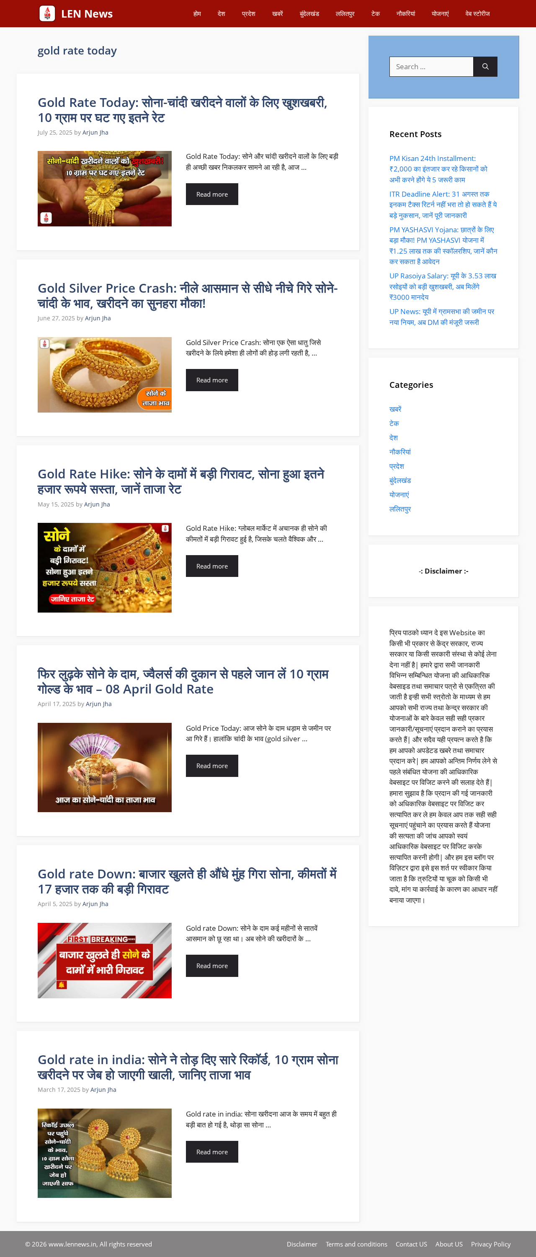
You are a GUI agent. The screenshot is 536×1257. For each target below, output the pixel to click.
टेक (375, 13)
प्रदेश (248, 13)
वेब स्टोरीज (478, 13)
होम (197, 13)
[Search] (485, 67)
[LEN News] (47, 13)
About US (449, 1244)
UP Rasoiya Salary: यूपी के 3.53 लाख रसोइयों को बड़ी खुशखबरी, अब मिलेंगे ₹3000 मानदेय (442, 286)
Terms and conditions (356, 1244)
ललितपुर (345, 13)
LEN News (87, 13)
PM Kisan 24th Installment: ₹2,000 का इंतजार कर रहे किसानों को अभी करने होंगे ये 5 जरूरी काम (438, 168)
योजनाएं (440, 13)
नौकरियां (406, 13)
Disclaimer (302, 1244)
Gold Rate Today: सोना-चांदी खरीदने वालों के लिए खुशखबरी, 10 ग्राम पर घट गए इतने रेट (182, 109)
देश (221, 13)
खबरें (277, 13)
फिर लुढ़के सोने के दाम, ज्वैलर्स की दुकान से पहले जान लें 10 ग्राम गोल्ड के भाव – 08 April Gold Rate (183, 681)
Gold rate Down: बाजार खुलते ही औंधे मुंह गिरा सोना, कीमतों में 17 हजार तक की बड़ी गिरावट (187, 881)
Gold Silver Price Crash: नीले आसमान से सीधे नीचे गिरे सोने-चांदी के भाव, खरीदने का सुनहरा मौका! (188, 295)
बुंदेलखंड (309, 13)
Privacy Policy (491, 1244)
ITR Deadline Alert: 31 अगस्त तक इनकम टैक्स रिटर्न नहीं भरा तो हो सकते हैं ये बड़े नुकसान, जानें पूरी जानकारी (443, 204)
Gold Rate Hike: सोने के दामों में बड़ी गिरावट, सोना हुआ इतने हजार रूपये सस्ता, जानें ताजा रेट (181, 481)
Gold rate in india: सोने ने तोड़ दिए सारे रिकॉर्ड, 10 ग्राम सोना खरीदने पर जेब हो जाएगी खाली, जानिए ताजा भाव (188, 1067)
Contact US (411, 1244)
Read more (212, 194)
